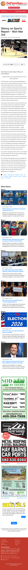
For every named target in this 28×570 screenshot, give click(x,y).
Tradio (16, 544)
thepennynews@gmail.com (10, 553)
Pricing (2, 543)
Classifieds (3, 539)
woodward (7, 178)
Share (3, 419)
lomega (15, 176)
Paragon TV (5, 559)
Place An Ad (4, 544)
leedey (10, 176)
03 (20, 16)
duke (21, 174)
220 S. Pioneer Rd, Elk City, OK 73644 (10, 548)
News (7, 16)
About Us (17, 539)
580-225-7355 (5, 551)
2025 (16, 16)
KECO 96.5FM (6, 557)
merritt (19, 176)
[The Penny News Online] (14, 3)
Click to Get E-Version (14, 7)
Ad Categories (4, 541)
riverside (24, 176)
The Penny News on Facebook (9, 556)
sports (2, 178)
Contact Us (18, 541)
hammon (6, 176)
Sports (12, 16)
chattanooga (11, 174)
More (23, 516)
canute (5, 174)
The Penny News (20, 11)
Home (3, 16)
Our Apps (17, 543)
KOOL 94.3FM (16, 557)
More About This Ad (22, 419)
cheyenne (17, 174)
